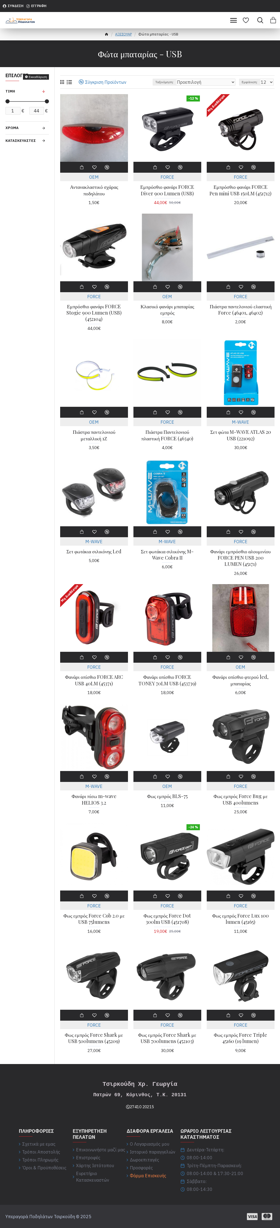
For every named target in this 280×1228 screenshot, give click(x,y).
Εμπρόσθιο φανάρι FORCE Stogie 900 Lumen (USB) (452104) (94, 312)
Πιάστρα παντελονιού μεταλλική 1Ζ (94, 435)
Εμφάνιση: (250, 82)
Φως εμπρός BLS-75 (167, 796)
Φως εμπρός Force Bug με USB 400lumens (241, 799)
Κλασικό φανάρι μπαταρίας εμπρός (167, 309)
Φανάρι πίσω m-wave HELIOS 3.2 (94, 799)
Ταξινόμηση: (164, 82)
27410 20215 (142, 1106)
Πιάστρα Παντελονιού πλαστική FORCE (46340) (167, 435)
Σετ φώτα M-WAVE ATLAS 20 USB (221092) (240, 435)
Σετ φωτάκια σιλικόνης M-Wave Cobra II (167, 554)
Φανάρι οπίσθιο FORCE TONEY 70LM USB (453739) (167, 680)
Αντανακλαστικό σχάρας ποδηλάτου (94, 190)
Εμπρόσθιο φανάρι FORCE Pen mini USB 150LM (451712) (240, 190)
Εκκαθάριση (38, 77)
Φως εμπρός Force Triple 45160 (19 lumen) (240, 1038)
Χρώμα (12, 128)
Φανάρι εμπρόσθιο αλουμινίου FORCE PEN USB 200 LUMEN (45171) (240, 557)
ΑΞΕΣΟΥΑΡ (123, 34)
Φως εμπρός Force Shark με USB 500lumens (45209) (94, 1038)
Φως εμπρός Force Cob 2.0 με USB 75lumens (94, 919)
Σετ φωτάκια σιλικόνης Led (93, 551)
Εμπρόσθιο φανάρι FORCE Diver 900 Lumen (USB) (167, 190)
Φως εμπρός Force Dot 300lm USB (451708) (167, 919)
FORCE (167, 177)
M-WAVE (240, 422)
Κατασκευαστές (20, 140)
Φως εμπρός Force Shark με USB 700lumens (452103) (167, 1038)
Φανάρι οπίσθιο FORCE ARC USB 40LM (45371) (94, 680)
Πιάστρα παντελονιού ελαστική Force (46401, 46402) (241, 309)
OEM (94, 177)
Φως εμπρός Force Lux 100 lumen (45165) (240, 919)
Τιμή (10, 91)
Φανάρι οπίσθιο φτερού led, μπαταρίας (240, 680)
